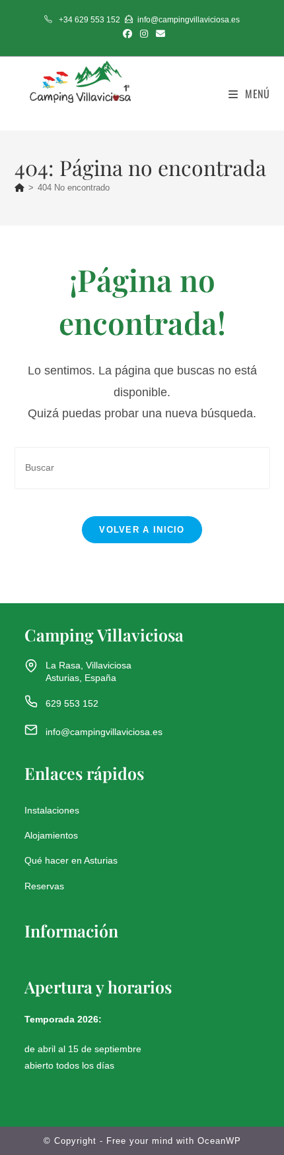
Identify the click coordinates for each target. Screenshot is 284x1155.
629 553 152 (72, 703)
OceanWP (219, 1141)
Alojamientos (51, 835)
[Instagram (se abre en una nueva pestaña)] (144, 34)
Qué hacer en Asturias (71, 860)
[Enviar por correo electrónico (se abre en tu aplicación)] (158, 34)
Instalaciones (51, 810)
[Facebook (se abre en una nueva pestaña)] (127, 34)
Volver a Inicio (142, 530)
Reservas (44, 886)
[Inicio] (19, 187)
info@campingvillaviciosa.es (104, 731)
